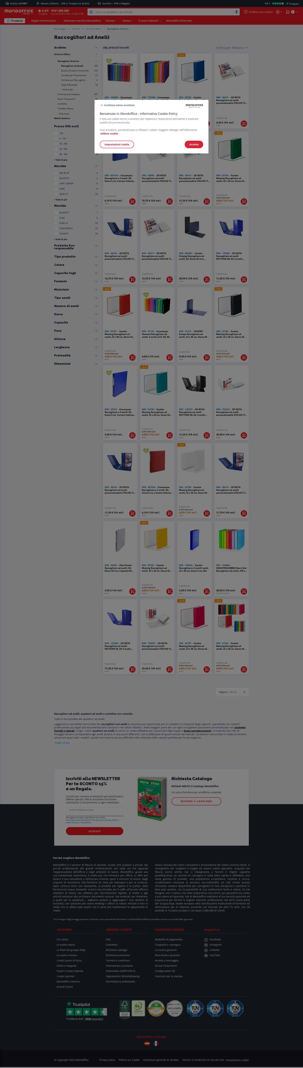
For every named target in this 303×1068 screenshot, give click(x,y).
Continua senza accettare (119, 105)
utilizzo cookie (109, 133)
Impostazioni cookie (117, 144)
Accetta (193, 144)
